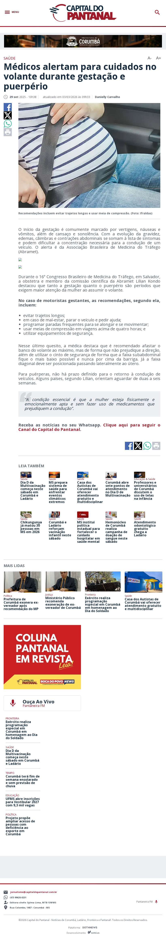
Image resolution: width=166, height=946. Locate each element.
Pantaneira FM (144, 901)
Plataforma (74, 927)
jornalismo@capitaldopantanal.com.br (33, 891)
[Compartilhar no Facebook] (8, 107)
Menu (15, 12)
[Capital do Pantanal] (83, 13)
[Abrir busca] (158, 12)
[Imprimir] (8, 132)
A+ (158, 58)
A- (150, 58)
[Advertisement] (123, 650)
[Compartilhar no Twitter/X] (8, 115)
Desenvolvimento (76, 932)
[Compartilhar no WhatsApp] (8, 124)
